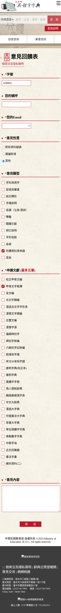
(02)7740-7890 (20, 588)
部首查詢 (13, 39)
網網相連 (23, 572)
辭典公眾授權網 (45, 567)
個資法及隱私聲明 (13, 63)
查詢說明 (52, 28)
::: (1, 57)
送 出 (30, 524)
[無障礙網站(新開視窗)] (30, 599)
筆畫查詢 (40, 39)
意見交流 (8, 572)
